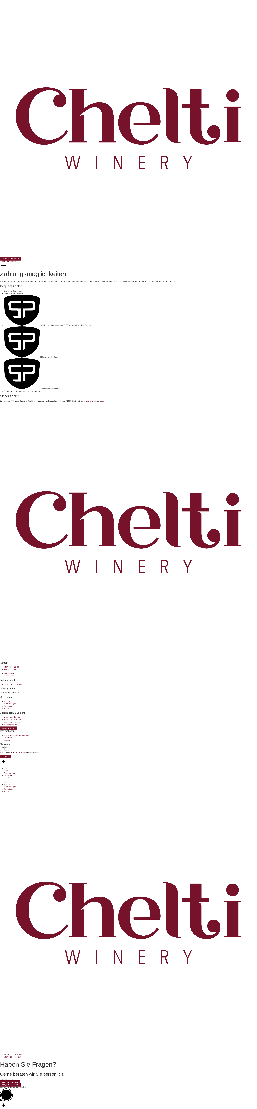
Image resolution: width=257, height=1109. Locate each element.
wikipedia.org (88, 401)
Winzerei (7, 771)
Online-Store (8, 775)
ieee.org (103, 401)
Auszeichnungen (10, 773)
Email (2, 747)
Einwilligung (4, 750)
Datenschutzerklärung (18, 752)
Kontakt (6, 778)
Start (5, 768)
